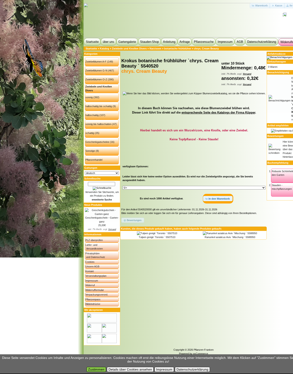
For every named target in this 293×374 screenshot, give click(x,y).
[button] (260, 5)
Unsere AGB (92, 266)
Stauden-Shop (149, 41)
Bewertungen (275, 136)
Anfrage (184, 41)
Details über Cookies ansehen (130, 369)
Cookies (90, 261)
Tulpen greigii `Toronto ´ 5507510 (157, 237)
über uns (108, 41)
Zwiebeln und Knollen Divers (129, 48)
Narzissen (155, 48)
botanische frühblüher (177, 48)
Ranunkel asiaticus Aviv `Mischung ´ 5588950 (230, 237)
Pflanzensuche (204, 41)
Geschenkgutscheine (97, 142)
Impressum (225, 41)
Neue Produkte (93, 204)
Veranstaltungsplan (95, 275)
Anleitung (169, 41)
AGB (240, 41)
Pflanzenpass (92, 299)
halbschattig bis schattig (98, 106)
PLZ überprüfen (94, 240)
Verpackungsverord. (96, 294)
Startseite (92, 41)
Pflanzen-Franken (204, 349)
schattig (89, 133)
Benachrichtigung (278, 72)
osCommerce (200, 353)
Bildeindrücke (92, 304)
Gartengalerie (127, 41)
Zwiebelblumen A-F (95, 61)
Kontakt (89, 271)
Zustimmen (96, 369)
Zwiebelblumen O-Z (96, 79)
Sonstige (90, 150)
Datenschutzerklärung (261, 41)
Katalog (104, 48)
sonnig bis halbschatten (98, 124)
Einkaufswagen (276, 61)
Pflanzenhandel (93, 159)
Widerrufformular (94, 290)
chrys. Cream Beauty (206, 48)
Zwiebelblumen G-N (96, 70)
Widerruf (90, 285)
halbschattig (92, 115)
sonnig (89, 97)
